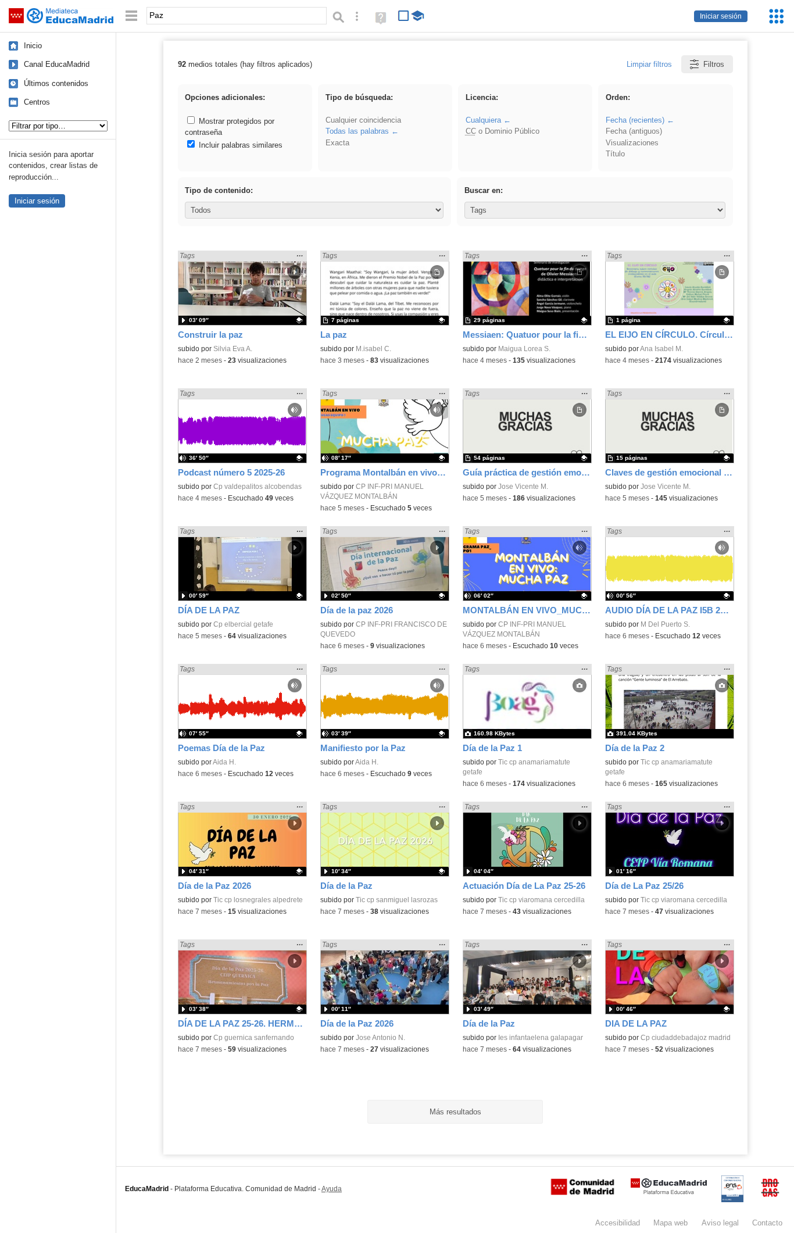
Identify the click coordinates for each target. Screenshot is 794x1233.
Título (615, 153)
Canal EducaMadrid (57, 64)
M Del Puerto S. (665, 624)
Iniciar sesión (721, 16)
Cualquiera (483, 120)
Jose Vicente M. (523, 486)
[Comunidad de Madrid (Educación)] (582, 1192)
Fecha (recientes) (635, 120)
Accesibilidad (617, 1222)
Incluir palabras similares (239, 145)
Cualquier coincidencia (363, 120)
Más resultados (455, 1111)
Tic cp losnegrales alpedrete (258, 899)
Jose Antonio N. (380, 1037)
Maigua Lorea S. (524, 348)
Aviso (720, 1222)
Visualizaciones (632, 142)
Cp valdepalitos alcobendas (257, 486)
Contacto (767, 1222)
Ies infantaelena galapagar (540, 1037)
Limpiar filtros (649, 64)
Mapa (670, 1222)
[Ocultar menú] (131, 16)
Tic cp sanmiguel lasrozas (397, 899)
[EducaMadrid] (669, 1192)
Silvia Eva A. (232, 348)
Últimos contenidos (56, 83)
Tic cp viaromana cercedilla (541, 899)
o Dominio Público (502, 131)
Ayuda (331, 1189)
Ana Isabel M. (661, 348)
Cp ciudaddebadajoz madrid (686, 1037)
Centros (37, 102)
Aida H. (224, 762)
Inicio (33, 45)
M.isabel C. (373, 348)
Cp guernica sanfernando (253, 1037)
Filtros (713, 64)
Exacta (337, 142)
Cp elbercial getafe (243, 624)
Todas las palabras (357, 131)
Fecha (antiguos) (634, 131)
